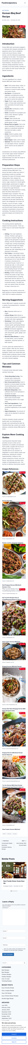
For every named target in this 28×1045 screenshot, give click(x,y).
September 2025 (6, 1018)
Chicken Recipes (6, 974)
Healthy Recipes (6, 976)
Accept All (14, 1034)
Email (5, 938)
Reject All (14, 1042)
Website (5, 945)
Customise (14, 1038)
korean (9, 833)
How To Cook (5, 979)
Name (5, 931)
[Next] (24, 876)
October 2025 (6, 1016)
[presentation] (14, 870)
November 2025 (6, 1014)
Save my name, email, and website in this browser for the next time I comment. (14, 949)
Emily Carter (6, 20)
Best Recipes (5, 10)
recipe (15, 833)
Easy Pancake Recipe (8, 988)
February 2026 (6, 1007)
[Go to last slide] (4, 876)
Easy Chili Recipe (6, 993)
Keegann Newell (8, 886)
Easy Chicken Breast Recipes (10, 996)
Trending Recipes (7, 981)
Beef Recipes (5, 970)
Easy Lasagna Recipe (8, 990)
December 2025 (6, 1012)
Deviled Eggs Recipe (7, 998)
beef (4, 833)
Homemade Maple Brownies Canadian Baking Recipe (7, 845)
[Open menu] (25, 3)
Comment (5, 907)
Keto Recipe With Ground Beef (21, 843)
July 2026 (4, 1005)
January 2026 (6, 1009)
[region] (14, 1033)
